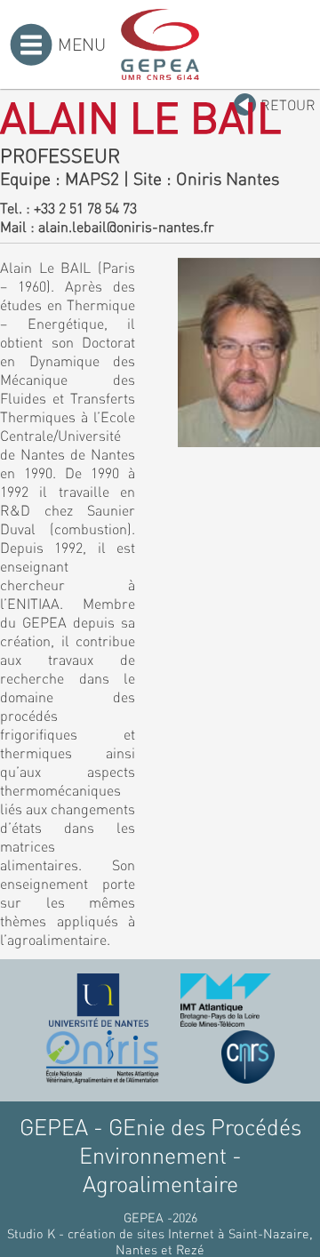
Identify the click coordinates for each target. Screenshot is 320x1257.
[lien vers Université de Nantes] (98, 1000)
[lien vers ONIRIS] (102, 1057)
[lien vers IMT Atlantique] (225, 1000)
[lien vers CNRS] (248, 1057)
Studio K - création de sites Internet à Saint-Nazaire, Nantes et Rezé (160, 1241)
